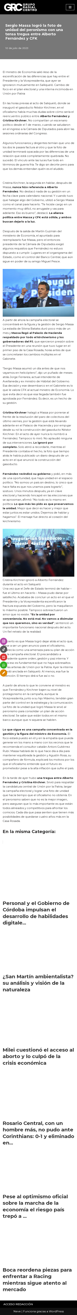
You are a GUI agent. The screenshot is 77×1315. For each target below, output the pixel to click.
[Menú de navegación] (70, 7)
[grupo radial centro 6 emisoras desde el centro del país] (20, 7)
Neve (17, 1311)
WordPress (56, 1311)
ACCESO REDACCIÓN (18, 1304)
